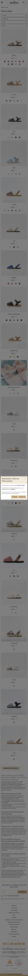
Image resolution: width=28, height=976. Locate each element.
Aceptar (14, 497)
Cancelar (22, 497)
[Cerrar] (25, 478)
